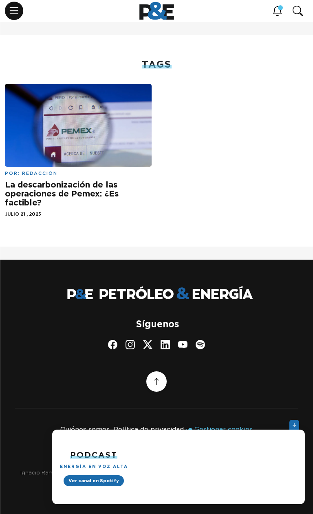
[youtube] (183, 345)
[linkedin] (165, 345)
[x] (148, 345)
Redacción (39, 173)
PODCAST (93, 455)
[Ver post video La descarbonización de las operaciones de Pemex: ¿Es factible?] (78, 124)
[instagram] (130, 345)
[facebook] (113, 345)
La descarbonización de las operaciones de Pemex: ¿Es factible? (62, 193)
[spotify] (200, 345)
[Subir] (156, 381)
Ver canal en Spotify (93, 480)
